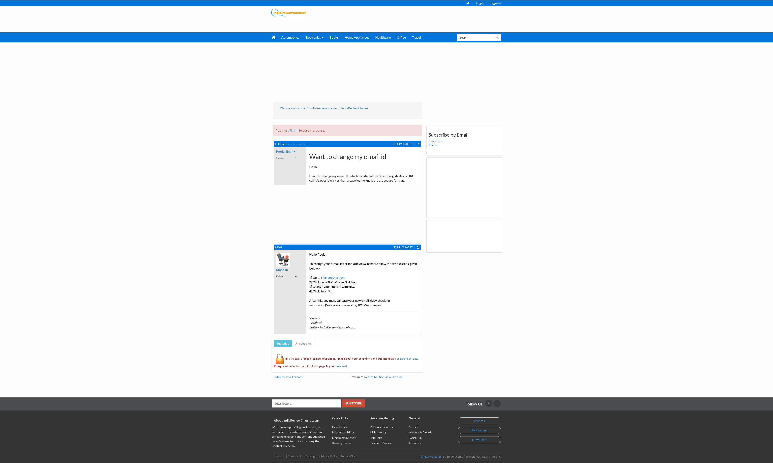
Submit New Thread (288, 377)
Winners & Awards (420, 432)
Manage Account (333, 277)
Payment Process (381, 443)
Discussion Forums (293, 108)
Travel (416, 37)
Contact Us (295, 456)
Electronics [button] (313, 37)
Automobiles (290, 37)
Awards (479, 421)
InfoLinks (376, 437)
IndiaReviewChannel (323, 108)
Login (480, 3)
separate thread (407, 358)
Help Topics (339, 427)
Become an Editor (343, 432)
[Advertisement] (386, 71)
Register (495, 3)
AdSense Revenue (382, 427)
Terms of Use (348, 456)
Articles (433, 145)
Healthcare (383, 37)
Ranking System (342, 443)
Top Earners (479, 430)
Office (401, 37)
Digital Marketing (431, 456)
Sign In (293, 130)
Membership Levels (344, 437)
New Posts (479, 439)
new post (341, 366)
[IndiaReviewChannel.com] (288, 12)
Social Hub (415, 437)
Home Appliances (357, 37)
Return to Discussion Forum (383, 377)
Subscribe (354, 403)
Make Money (378, 432)
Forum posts (435, 141)
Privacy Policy (329, 456)
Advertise (415, 427)
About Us (279, 456)
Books (334, 37)
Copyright (311, 456)
